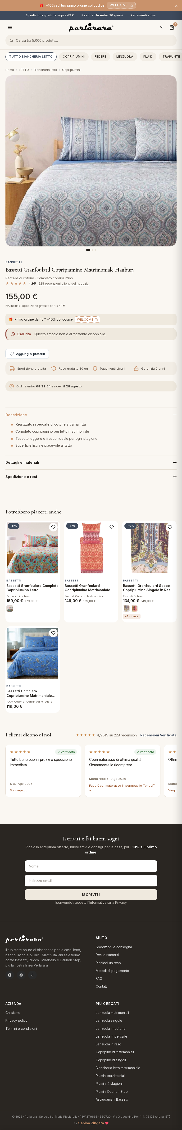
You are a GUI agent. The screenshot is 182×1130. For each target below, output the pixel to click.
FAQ (99, 978)
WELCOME (119, 5)
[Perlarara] (91, 27)
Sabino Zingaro (91, 1123)
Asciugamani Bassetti (112, 1099)
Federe (100, 56)
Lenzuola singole (109, 1020)
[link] (9, 608)
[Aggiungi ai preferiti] (53, 527)
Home (9, 70)
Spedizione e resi (21, 476)
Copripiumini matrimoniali (115, 1052)
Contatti (102, 986)
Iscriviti (91, 895)
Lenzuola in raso (108, 1044)
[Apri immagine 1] (91, 160)
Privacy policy (16, 1020)
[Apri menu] (10, 27)
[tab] (88, 250)
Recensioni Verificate (158, 735)
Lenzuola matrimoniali (112, 1013)
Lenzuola (124, 56)
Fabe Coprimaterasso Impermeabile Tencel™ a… (122, 788)
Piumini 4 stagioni (109, 1083)
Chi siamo (12, 1013)
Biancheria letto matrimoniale (118, 1068)
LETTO (24, 70)
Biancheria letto (45, 70)
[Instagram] (9, 975)
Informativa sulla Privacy (108, 902)
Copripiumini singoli (111, 1060)
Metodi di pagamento (112, 971)
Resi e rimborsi (107, 955)
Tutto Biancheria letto (31, 56)
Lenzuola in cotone (111, 1028)
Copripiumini (74, 56)
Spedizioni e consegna (114, 947)
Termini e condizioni (21, 1028)
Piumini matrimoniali (110, 1076)
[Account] (161, 27)
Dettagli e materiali (22, 462)
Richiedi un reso (108, 963)
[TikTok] (32, 975)
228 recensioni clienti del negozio (63, 283)
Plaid (148, 56)
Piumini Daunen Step (112, 1091)
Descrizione (16, 415)
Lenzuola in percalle (111, 1036)
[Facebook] (21, 975)
